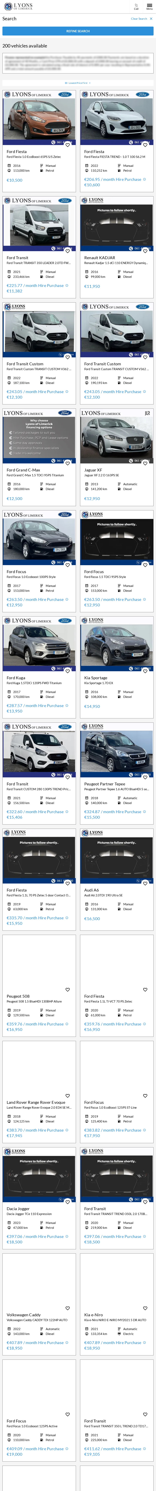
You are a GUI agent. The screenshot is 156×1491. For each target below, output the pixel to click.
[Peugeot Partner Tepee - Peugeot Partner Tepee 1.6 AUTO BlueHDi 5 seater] (116, 750)
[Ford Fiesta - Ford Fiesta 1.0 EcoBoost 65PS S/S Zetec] (39, 117)
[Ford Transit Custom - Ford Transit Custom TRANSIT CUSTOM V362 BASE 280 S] (39, 330)
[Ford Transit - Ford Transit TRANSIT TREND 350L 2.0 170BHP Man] (116, 1174)
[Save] (68, 145)
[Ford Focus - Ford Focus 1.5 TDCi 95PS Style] (116, 537)
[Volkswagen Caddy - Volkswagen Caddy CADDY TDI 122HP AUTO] (39, 1281)
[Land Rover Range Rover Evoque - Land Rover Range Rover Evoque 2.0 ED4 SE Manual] (39, 1068)
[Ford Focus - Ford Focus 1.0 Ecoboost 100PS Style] (39, 537)
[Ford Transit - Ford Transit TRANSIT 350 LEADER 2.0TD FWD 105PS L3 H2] (39, 223)
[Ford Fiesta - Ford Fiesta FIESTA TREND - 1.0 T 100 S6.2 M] (116, 117)
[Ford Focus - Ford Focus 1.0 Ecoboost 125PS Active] (39, 1387)
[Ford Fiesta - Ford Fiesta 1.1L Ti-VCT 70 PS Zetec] (116, 962)
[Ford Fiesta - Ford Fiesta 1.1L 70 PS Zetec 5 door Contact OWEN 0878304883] (39, 856)
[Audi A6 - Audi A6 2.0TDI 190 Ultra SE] (116, 856)
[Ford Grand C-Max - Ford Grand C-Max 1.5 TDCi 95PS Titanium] (39, 436)
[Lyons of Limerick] (18, 6)
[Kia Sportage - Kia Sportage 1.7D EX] (116, 644)
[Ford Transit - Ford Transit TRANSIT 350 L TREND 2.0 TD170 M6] (116, 1387)
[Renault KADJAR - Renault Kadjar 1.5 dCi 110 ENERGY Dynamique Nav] (116, 223)
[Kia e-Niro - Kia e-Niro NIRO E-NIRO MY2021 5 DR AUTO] (116, 1281)
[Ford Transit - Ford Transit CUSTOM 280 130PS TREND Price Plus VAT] (39, 750)
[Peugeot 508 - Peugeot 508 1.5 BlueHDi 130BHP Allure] (39, 962)
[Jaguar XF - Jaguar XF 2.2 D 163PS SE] (116, 436)
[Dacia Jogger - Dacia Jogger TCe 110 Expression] (39, 1174)
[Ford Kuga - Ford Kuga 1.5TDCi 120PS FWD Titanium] (39, 644)
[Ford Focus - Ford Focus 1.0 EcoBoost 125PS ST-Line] (116, 1068)
